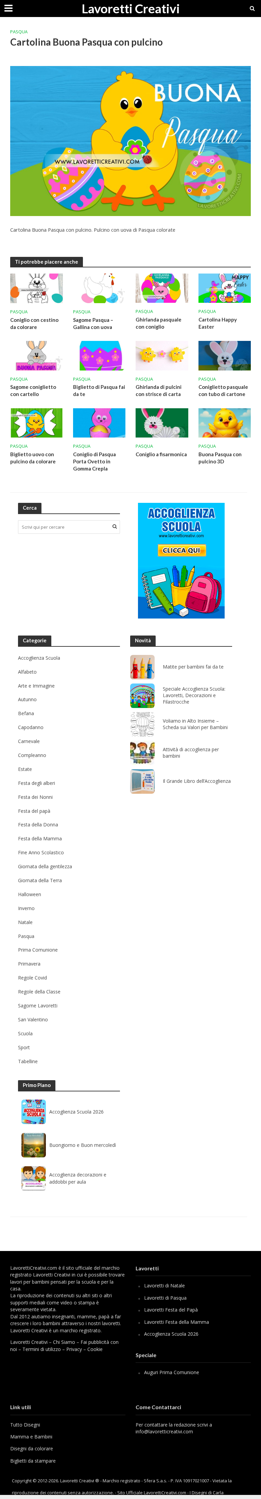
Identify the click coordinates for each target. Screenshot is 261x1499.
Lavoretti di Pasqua (165, 1298)
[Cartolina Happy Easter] (224, 288)
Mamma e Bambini (31, 1436)
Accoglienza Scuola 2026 (76, 1111)
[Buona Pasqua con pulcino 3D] (224, 422)
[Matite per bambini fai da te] (142, 667)
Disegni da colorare (31, 1448)
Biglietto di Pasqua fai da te (99, 390)
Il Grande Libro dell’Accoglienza (197, 781)
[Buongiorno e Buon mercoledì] (33, 1145)
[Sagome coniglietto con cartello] (36, 355)
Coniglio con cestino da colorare (34, 323)
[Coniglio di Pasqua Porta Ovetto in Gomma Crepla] (99, 422)
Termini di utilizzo (41, 1349)
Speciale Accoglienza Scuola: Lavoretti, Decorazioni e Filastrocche (194, 695)
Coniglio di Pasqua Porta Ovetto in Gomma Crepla (94, 461)
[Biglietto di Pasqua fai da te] (99, 355)
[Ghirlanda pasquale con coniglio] (162, 288)
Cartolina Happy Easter (217, 323)
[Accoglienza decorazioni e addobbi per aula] (33, 1178)
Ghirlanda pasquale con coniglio (158, 323)
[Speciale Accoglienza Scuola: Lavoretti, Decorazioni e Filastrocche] (142, 695)
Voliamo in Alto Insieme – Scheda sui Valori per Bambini (195, 724)
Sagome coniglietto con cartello (33, 390)
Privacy (74, 1349)
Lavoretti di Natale (164, 1285)
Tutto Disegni (25, 1424)
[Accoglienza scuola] (181, 561)
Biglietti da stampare (33, 1460)
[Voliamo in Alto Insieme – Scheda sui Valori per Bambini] (142, 724)
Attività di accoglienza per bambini (191, 752)
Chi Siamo (64, 1342)
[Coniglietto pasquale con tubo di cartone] (224, 355)
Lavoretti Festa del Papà (171, 1309)
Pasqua (19, 32)
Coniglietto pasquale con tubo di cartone (223, 390)
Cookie (95, 1349)
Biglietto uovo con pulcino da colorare (33, 457)
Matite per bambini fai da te (193, 667)
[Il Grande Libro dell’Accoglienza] (142, 781)
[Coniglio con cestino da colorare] (36, 288)
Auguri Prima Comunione (171, 1372)
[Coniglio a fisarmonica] (162, 422)
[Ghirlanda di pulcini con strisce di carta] (162, 355)
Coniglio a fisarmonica (161, 454)
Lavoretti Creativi (131, 8)
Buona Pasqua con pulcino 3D (220, 457)
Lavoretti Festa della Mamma (176, 1322)
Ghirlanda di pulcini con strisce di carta (158, 390)
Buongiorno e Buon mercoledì (82, 1145)
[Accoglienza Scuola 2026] (33, 1112)
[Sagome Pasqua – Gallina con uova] (99, 288)
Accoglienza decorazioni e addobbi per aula (77, 1178)
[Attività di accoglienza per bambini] (142, 753)
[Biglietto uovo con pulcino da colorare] (36, 422)
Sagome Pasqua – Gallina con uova (93, 323)
